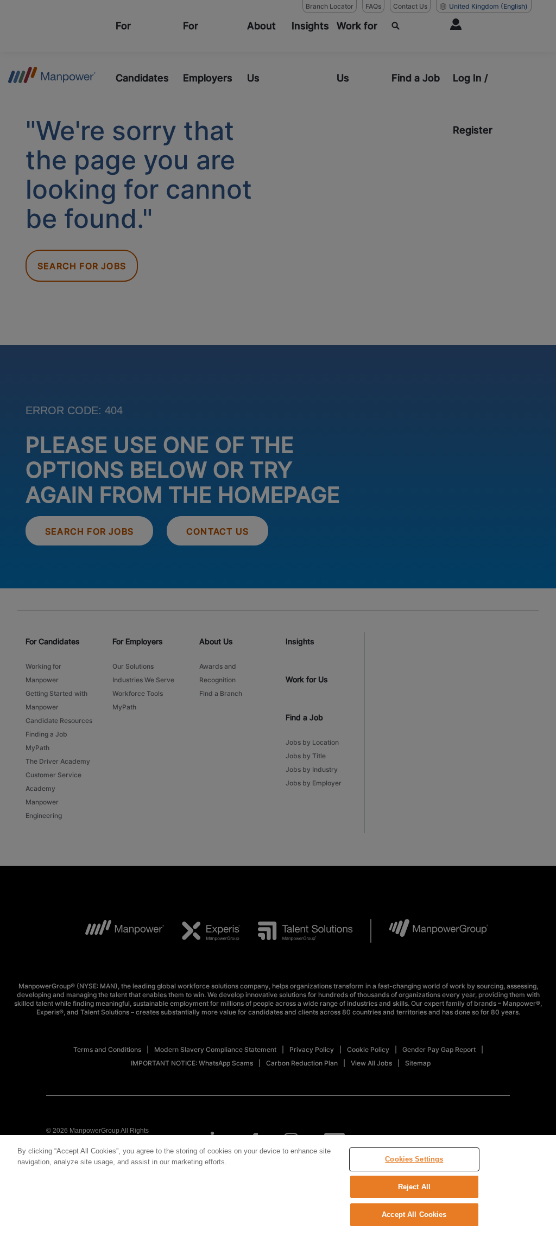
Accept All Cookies (414, 1214)
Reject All (414, 1187)
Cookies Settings (414, 1159)
